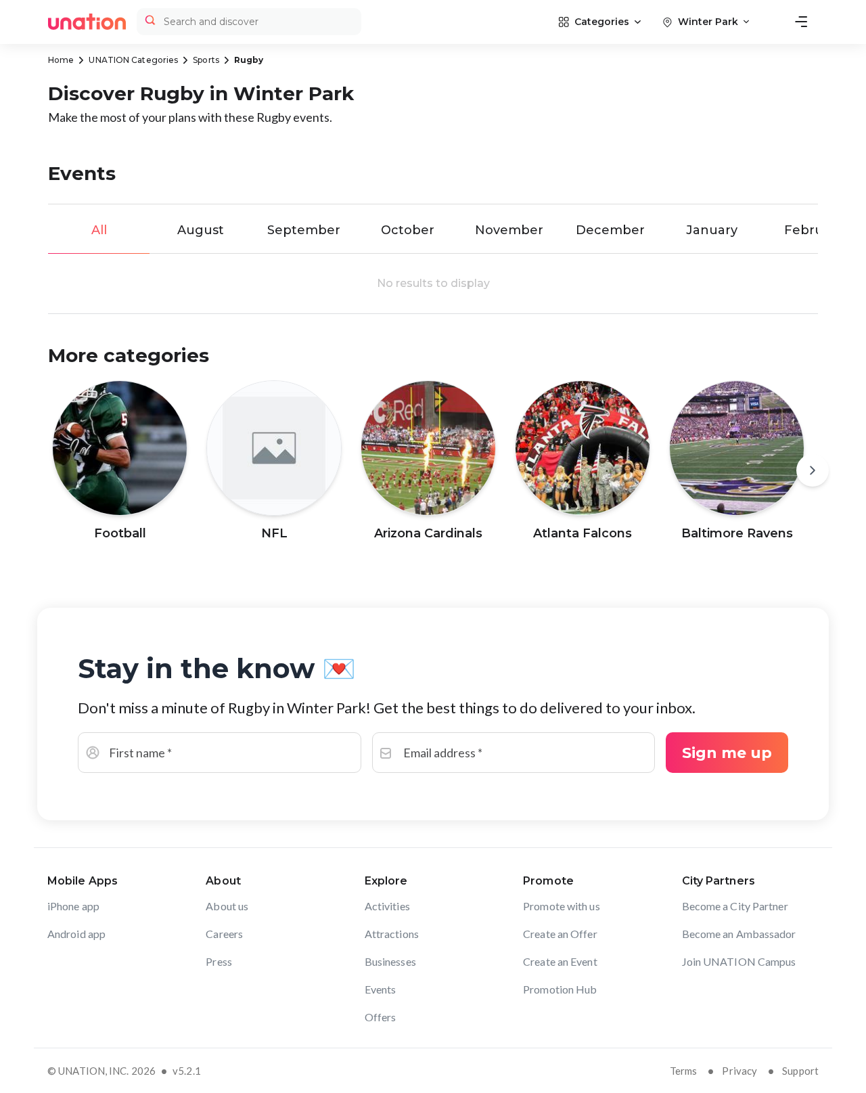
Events (380, 989)
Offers (380, 1016)
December (610, 230)
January (711, 230)
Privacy (739, 1071)
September (303, 230)
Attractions (392, 933)
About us (227, 905)
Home (61, 60)
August (200, 230)
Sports (206, 60)
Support (800, 1071)
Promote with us (561, 905)
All (99, 230)
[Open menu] (801, 21)
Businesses (390, 961)
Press (219, 961)
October (407, 230)
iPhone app (73, 905)
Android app (76, 933)
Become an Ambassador (739, 933)
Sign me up (727, 753)
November (509, 230)
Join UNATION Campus (739, 961)
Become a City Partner (735, 905)
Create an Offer (560, 933)
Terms (684, 1071)
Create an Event (560, 961)
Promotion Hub (560, 989)
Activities (387, 905)
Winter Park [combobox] (708, 22)
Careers (224, 933)
